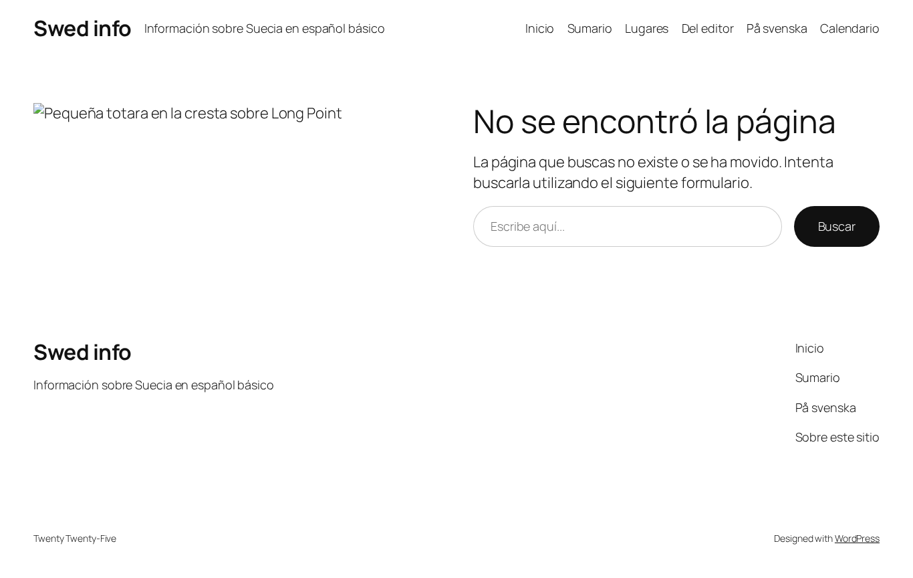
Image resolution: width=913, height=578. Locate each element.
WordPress (857, 538)
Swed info (82, 28)
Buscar (837, 226)
